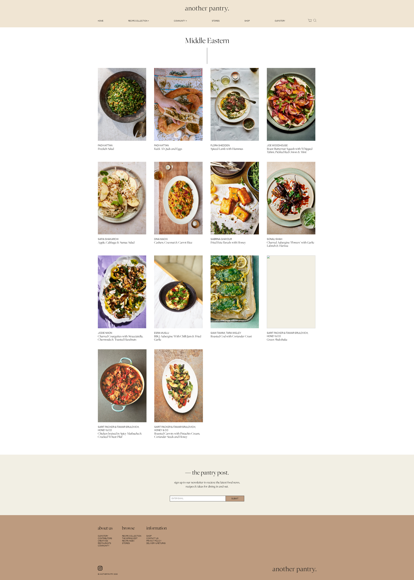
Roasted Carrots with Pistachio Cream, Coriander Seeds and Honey (177, 435)
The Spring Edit (129, 538)
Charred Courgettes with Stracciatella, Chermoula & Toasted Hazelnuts (120, 338)
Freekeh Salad (106, 149)
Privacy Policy (153, 541)
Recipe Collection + (138, 21)
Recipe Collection (131, 536)
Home (100, 21)
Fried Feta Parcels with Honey (228, 242)
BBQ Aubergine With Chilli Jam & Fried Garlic (177, 338)
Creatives (103, 541)
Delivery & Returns (156, 543)
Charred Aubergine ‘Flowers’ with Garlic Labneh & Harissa (290, 244)
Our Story (280, 21)
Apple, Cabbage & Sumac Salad (116, 242)
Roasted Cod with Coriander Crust (231, 336)
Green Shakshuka (277, 339)
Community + (180, 21)
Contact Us (152, 538)
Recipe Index (128, 541)
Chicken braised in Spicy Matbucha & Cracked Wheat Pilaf (120, 435)
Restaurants (104, 543)
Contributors (105, 538)
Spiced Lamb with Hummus (227, 149)
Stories (216, 21)
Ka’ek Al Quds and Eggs (168, 149)
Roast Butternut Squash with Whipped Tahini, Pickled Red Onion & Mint (289, 150)
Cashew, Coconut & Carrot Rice (173, 242)
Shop (247, 21)
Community (103, 546)
